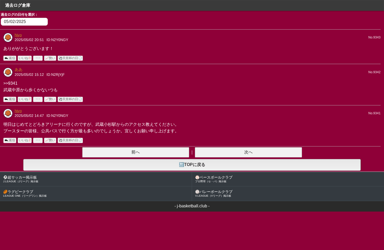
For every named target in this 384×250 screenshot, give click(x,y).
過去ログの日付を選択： (19, 14)
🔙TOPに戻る (192, 164)
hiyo (18, 35)
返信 (12, 58)
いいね (25, 58)
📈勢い (50, 58)
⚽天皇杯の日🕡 (70, 58)
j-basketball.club (192, 206)
